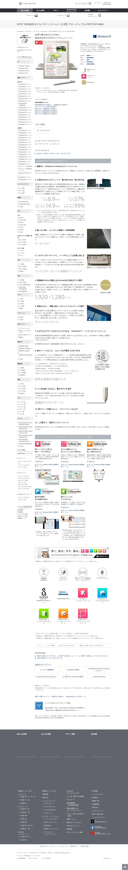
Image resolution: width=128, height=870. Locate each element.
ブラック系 (22, 404)
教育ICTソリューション (51, 829)
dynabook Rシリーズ (25, 107)
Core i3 (21, 227)
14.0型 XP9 (23, 822)
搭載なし (21, 337)
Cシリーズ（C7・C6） (24, 465)
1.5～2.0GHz (22, 240)
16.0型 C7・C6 (25, 800)
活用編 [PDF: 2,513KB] (60, 105)
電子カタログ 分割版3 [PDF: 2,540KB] (45, 114)
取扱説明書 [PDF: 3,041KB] (42, 105)
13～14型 (21, 190)
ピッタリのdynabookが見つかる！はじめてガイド (25, 507)
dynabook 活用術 (73, 670)
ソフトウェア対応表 (40, 99)
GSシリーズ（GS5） (23, 480)
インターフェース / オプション (66, 645)
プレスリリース (64, 846)
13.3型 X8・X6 (24, 809)
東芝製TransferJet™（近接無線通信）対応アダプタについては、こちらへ (60, 344)
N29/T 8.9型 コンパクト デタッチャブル (49, 658)
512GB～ (21, 271)
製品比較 (20, 512)
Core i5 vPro (22, 225)
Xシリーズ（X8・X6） (23, 476)
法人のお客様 (40, 10)
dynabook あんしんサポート (75, 696)
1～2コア (21, 250)
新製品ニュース (22, 518)
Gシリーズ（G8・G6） (24, 478)
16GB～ (21, 308)
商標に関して (74, 846)
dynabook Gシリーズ (25, 96)
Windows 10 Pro (23, 68)
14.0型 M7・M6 (25, 829)
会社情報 (87, 10)
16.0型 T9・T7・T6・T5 (28, 796)
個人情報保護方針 (22, 858)
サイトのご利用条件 (46, 858)
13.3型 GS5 (23, 815)
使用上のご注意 (57, 696)
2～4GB (21, 301)
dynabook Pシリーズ (25, 154)
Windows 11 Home (24, 70)
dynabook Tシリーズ (24, 84)
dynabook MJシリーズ (25, 149)
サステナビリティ (103, 10)
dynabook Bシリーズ (25, 152)
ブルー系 (21, 414)
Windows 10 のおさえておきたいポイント (100, 670)
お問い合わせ (107, 2)
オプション (55, 144)
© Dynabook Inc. (107, 858)
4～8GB (21, 303)
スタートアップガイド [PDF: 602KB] (45, 106)
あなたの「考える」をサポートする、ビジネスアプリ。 (54, 153)
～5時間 (21, 368)
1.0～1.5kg (22, 386)
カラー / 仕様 (50, 645)
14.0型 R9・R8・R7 (26, 825)
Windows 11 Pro (23, 73)
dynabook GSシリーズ (25, 98)
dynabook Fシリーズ (24, 115)
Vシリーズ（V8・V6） (23, 497)
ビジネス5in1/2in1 (50, 810)
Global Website (107, 4)
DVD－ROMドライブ (25, 335)
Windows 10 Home (24, 66)
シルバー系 (22, 407)
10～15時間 (22, 372)
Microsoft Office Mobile (25, 443)
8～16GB (21, 306)
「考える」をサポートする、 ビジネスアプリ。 (91, 645)
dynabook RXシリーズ (25, 110)
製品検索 (20, 510)
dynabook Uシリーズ (25, 142)
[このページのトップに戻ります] (125, 867)
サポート (56, 10)
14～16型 (21, 193)
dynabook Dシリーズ (25, 117)
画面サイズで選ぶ (23, 516)
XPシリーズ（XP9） (23, 484)
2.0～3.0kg (22, 391)
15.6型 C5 (23, 803)
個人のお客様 (25, 10)
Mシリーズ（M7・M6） (24, 488)
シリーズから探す (23, 514)
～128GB (21, 264)
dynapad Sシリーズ (24, 177)
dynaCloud (47, 825)
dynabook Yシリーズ (25, 124)
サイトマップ (98, 2)
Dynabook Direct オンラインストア (71, 10)
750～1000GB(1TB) (24, 285)
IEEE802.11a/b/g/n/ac (25, 348)
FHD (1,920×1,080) (24, 204)
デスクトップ (48, 813)
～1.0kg (21, 383)
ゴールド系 (22, 402)
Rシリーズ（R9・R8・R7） (25, 486)
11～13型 (21, 188)
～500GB (21, 280)
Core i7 (21, 217)
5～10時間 (22, 370)
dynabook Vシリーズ (25, 112)
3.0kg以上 (22, 393)
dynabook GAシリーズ (25, 135)
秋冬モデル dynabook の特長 (74, 676)
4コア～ (21, 255)
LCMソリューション (50, 822)
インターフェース (42, 144)
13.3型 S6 (23, 819)
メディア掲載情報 (48, 670)
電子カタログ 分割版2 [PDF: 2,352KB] (45, 112)
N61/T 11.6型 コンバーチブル (46, 656)
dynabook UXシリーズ (25, 122)
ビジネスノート (49, 803)
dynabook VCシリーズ (25, 159)
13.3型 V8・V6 (24, 836)
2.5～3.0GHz (22, 244)
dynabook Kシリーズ (25, 119)
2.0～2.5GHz (22, 242)
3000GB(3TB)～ (23, 291)
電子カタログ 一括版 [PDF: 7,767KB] (45, 108)
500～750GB (22, 282)
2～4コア (21, 253)
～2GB (21, 299)
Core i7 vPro (22, 220)
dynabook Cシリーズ (25, 89)
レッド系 (21, 411)
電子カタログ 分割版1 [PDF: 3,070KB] (45, 110)
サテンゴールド (45, 130)
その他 (21, 206)
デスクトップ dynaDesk (25, 166)
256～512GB (22, 269)
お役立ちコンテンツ (43, 665)
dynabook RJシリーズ (25, 145)
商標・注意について (41, 696)
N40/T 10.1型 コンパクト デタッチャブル (94, 656)
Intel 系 (21, 317)
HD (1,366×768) (23, 201)
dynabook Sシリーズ (25, 101)
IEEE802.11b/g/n (23, 346)
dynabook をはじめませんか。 (48, 676)
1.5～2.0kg (22, 388)
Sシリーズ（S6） (22, 482)
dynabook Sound (99, 676)
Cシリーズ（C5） (22, 467)
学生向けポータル (23, 47)
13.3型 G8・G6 (25, 812)
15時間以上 (22, 375)
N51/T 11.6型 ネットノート (68, 656)
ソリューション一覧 (50, 819)
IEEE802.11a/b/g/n (24, 350)
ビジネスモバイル (49, 806)
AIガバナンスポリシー (33, 858)
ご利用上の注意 (84, 846)
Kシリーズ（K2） (22, 499)
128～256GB (22, 266)
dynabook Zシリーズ (24, 94)
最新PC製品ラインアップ (25, 453)
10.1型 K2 (23, 840)
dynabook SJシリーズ (25, 137)
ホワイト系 (22, 409)
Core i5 (21, 222)
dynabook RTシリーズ (25, 179)
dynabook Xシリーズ (25, 86)
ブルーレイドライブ (24, 328)
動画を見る (40, 461)
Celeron (21, 229)
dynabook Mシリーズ (25, 91)
